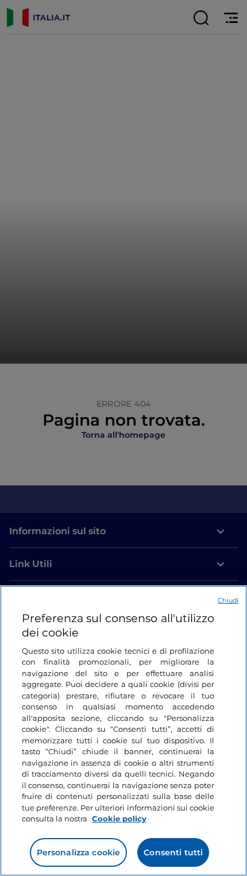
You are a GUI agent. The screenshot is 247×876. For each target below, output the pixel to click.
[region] (123, 730)
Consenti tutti (173, 852)
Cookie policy (119, 818)
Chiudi (228, 600)
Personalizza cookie (79, 852)
